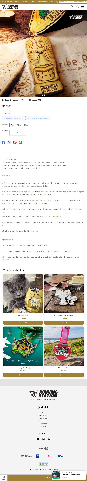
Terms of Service (43, 415)
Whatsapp (43, 424)
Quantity (5, 131)
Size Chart (43, 426)
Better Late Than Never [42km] (72, 475)
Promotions (6, 113)
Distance (5, 125)
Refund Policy (43, 421)
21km (26, 125)
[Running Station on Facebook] (37, 440)
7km (12, 125)
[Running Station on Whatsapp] (49, 440)
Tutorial (40, 203)
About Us (43, 412)
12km (19, 125)
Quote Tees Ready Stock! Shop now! (73, 2)
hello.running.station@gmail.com (51, 217)
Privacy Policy (44, 418)
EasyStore (53, 400)
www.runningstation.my (36, 200)
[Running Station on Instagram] (43, 440)
